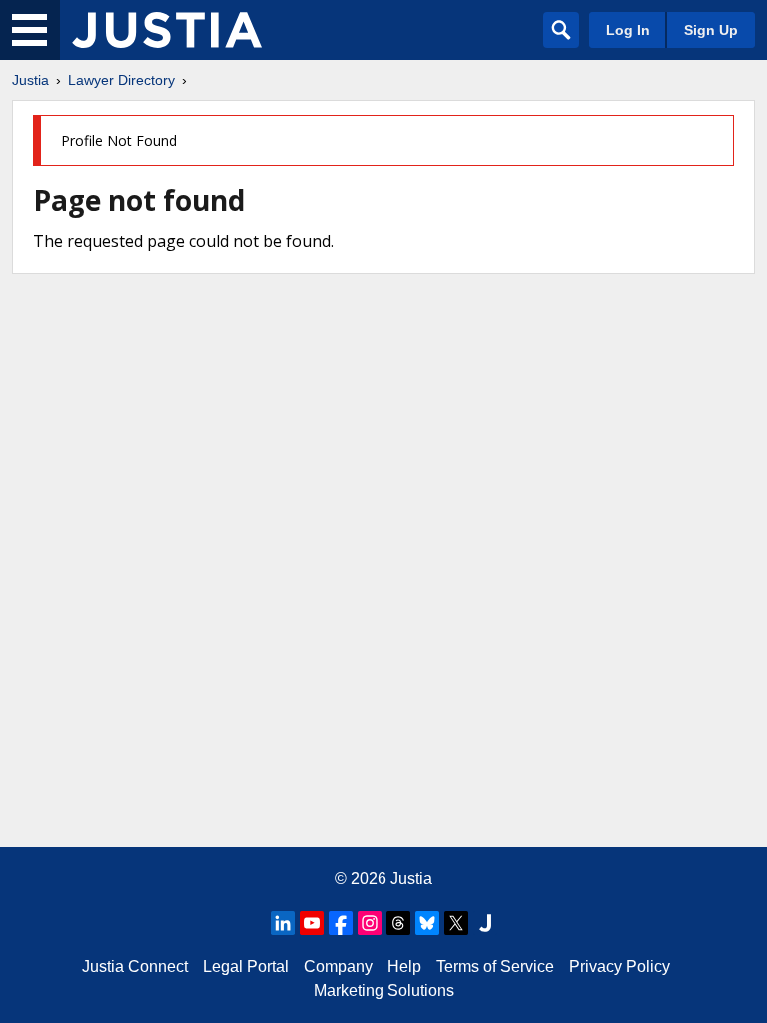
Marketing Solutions (384, 990)
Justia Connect (135, 966)
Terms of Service (495, 966)
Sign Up (711, 30)
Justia (30, 80)
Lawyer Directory (121, 80)
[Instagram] (370, 923)
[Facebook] (341, 923)
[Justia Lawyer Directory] (167, 30)
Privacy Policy (619, 966)
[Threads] (398, 923)
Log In (628, 30)
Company (338, 966)
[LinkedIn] (283, 923)
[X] (456, 923)
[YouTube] (312, 923)
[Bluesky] (427, 923)
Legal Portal (246, 966)
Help (404, 966)
